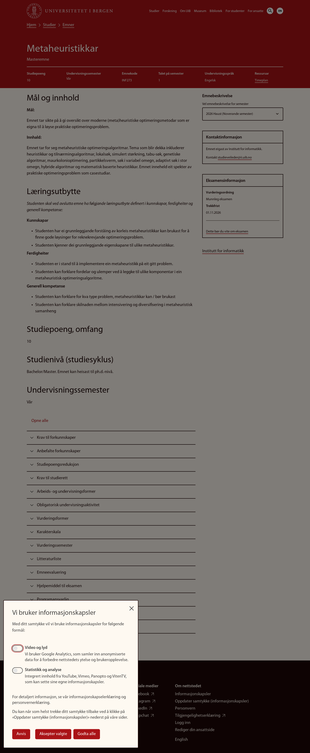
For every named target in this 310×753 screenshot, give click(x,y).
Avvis (21, 734)
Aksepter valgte (53, 734)
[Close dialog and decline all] (131, 606)
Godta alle (87, 734)
